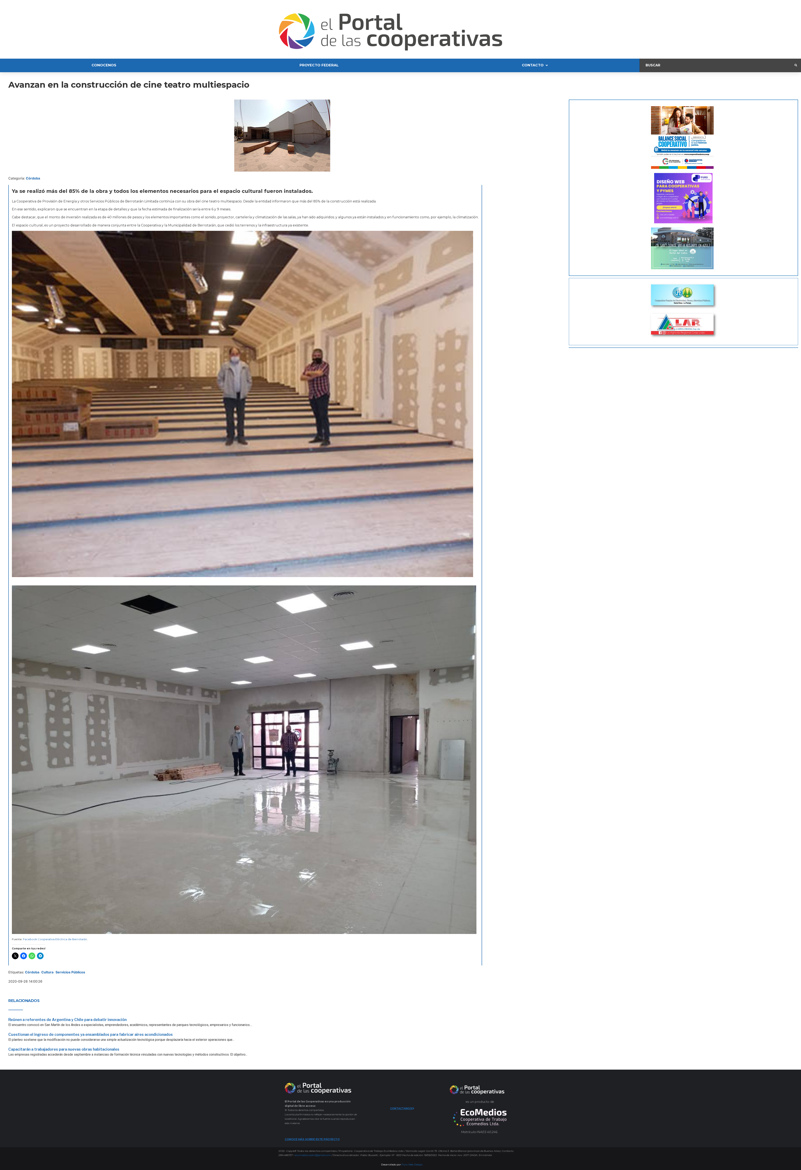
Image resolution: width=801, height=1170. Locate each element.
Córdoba (33, 178)
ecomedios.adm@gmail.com (313, 1155)
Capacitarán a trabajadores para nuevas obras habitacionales (63, 1049)
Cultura (47, 972)
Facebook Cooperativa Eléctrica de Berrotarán (55, 939)
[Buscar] (717, 65)
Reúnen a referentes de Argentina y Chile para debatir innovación (67, 1019)
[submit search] (796, 65)
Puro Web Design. (412, 1164)
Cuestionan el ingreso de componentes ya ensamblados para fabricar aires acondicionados (90, 1034)
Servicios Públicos (70, 972)
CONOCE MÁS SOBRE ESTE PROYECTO (312, 1139)
